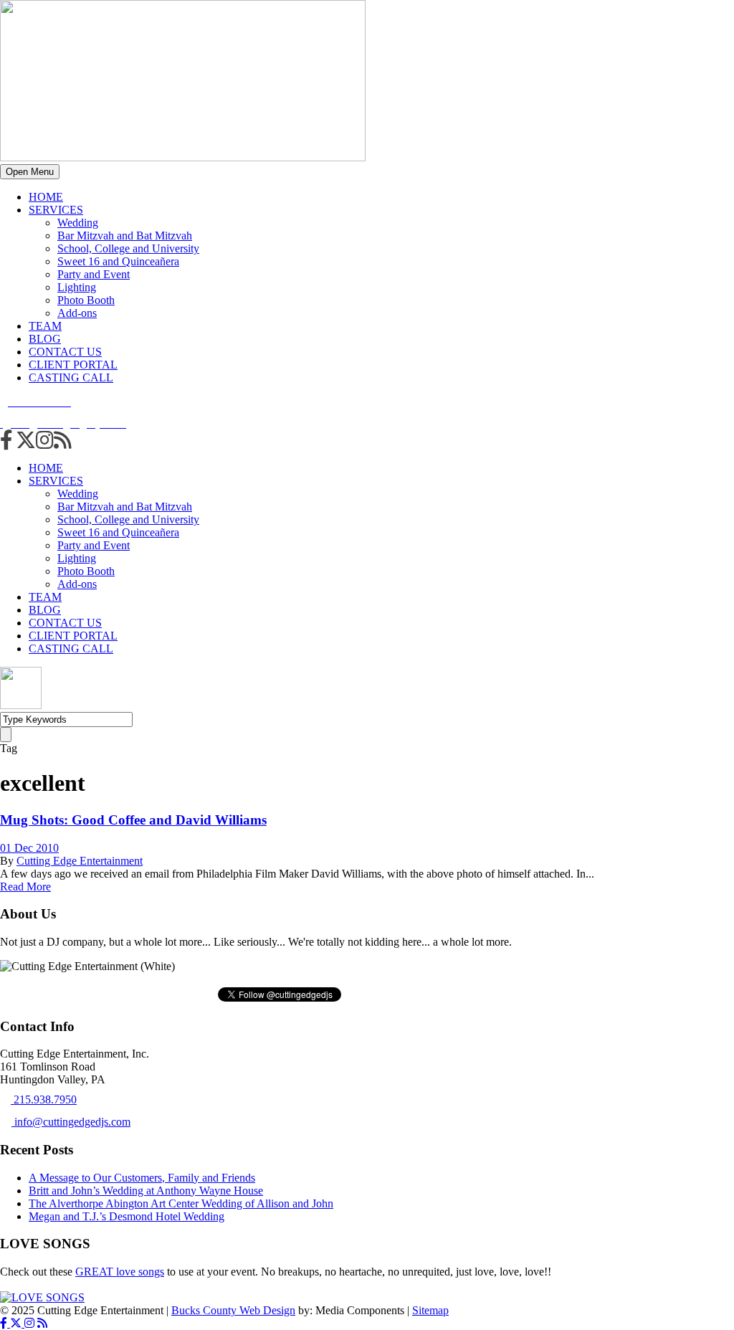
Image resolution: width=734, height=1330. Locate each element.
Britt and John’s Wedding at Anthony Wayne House (146, 1190)
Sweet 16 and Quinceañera (118, 261)
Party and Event (93, 274)
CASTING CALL (71, 377)
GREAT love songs (119, 1271)
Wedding (77, 223)
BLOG (45, 339)
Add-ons (77, 313)
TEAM (45, 326)
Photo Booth (86, 300)
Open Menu (30, 171)
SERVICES (56, 210)
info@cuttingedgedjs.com (70, 1122)
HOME (46, 197)
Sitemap (430, 1310)
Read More (25, 886)
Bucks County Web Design (233, 1310)
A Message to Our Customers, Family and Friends (142, 1178)
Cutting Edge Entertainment (79, 861)
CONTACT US (65, 352)
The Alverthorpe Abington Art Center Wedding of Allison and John (181, 1203)
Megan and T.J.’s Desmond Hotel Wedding (126, 1216)
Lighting (76, 287)
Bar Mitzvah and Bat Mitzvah (124, 235)
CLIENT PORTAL (73, 364)
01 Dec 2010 (29, 848)
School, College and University (128, 248)
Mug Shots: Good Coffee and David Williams (133, 819)
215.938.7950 (44, 1099)
